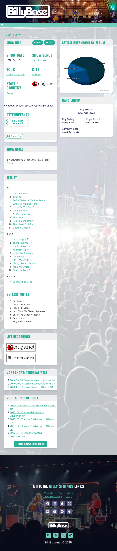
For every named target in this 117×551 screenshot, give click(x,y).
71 (27, 114)
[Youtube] (55, 511)
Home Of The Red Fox (25, 207)
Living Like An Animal (24, 263)
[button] (2, 25)
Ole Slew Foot (20, 210)
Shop (69, 496)
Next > (49, 42)
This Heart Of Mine (23, 224)
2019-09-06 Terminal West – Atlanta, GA (32, 380)
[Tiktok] (62, 503)
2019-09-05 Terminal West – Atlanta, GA (32, 383)
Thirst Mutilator (21, 242)
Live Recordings (53, 496)
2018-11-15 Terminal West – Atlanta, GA (31, 387)
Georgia (10, 93)
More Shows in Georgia (31, 443)
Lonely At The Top (23, 281)
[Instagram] (55, 503)
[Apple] (69, 511)
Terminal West (40, 60)
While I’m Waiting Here (25, 203)
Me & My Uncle (21, 260)
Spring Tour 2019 (15, 74)
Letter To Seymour (23, 253)
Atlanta (36, 74)
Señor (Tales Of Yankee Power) (30, 200)
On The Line (19, 193)
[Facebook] (47, 503)
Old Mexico (19, 256)
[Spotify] (62, 511)
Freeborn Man (20, 270)
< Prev (37, 42)
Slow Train (18, 217)
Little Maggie (20, 239)
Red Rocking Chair (23, 220)
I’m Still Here (19, 246)
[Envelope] (47, 511)
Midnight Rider (21, 249)
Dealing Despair (21, 227)
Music (70, 493)
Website (49, 493)
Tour (60, 493)
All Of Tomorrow (22, 214)
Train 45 (17, 197)
